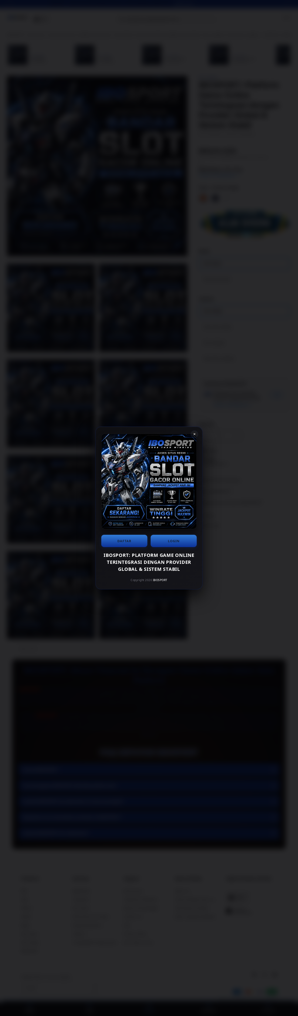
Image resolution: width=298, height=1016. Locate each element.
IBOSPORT (160, 580)
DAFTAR (124, 541)
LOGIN (173, 541)
